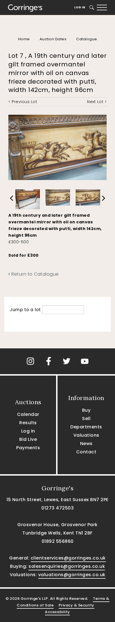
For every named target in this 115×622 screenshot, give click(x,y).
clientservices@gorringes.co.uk (68, 558)
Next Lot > (97, 101)
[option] (28, 198)
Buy (86, 410)
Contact (86, 452)
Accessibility (57, 611)
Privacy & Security (76, 605)
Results (28, 422)
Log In (79, 7)
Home (24, 39)
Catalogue (86, 39)
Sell (86, 418)
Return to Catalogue (34, 274)
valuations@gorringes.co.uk (72, 574)
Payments (28, 447)
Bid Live (28, 439)
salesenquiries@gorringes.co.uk (66, 566)
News (86, 443)
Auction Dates (53, 39)
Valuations (86, 435)
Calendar (28, 414)
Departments (86, 427)
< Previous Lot (22, 101)
